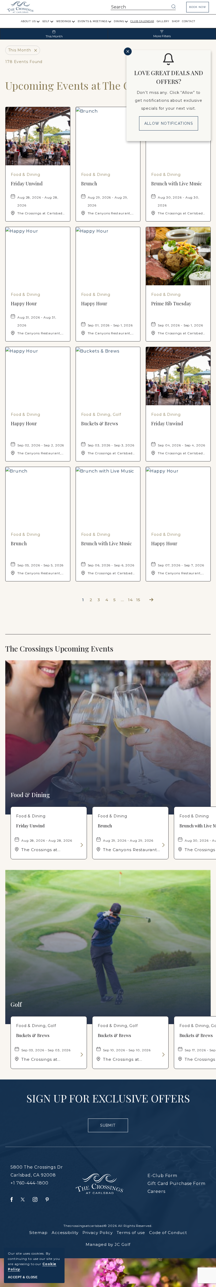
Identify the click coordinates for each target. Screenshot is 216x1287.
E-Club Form (162, 1175)
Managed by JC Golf (108, 1244)
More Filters (162, 36)
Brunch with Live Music (176, 183)
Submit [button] (110, 1127)
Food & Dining (30, 795)
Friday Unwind (27, 183)
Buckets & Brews (99, 423)
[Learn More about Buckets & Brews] (81, 1054)
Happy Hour (24, 303)
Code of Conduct (168, 1232)
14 (130, 599)
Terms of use (131, 1232)
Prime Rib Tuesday (171, 303)
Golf (16, 1004)
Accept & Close (22, 1277)
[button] (197, 7)
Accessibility (65, 1232)
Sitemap (38, 1232)
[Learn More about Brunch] (162, 845)
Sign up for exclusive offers (108, 1098)
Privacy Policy (97, 1232)
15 (138, 599)
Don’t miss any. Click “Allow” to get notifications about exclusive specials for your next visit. (168, 100)
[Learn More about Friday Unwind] (81, 845)
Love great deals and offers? (168, 77)
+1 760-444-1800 (29, 1182)
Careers (156, 1191)
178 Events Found (23, 61)
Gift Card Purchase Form (176, 1183)
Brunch (89, 183)
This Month (54, 36)
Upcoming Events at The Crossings (87, 85)
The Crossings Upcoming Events (70, 648)
